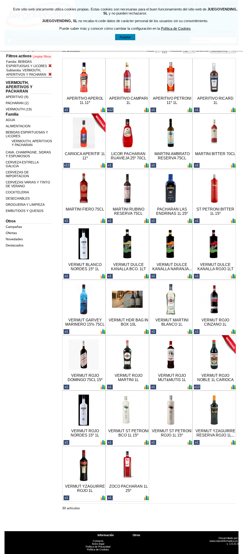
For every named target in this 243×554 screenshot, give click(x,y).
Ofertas (11, 233)
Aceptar (125, 37)
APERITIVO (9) (17, 97)
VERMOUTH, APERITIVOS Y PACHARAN (32, 143)
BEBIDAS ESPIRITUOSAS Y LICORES (27, 134)
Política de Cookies (98, 549)
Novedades (14, 239)
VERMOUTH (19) (19, 109)
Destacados (14, 245)
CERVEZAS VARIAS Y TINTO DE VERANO (28, 184)
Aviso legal (98, 543)
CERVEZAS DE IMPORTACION (17, 174)
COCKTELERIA (17, 192)
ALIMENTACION (18, 126)
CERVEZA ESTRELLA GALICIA (22, 164)
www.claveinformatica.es (224, 540)
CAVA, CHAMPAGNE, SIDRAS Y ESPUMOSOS (28, 154)
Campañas (14, 227)
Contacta (98, 540)
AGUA (10, 120)
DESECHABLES (18, 198)
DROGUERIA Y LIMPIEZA (25, 204)
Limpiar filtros (42, 56)
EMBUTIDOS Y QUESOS (24, 211)
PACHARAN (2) (17, 103)
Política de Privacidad (98, 546)
